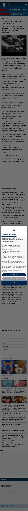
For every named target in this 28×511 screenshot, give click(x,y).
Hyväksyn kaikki (14, 274)
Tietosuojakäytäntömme (14, 282)
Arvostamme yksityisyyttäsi (9, 234)
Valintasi (22, 234)
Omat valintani (14, 278)
